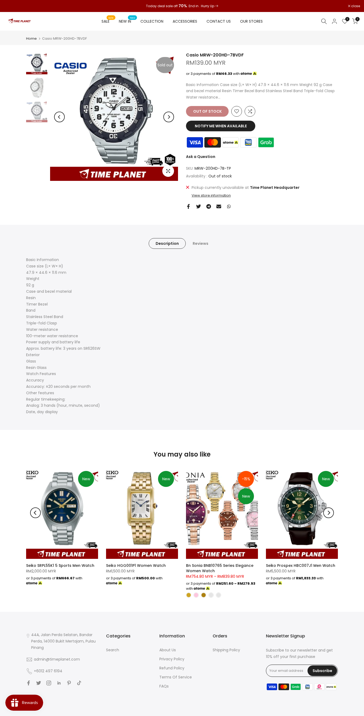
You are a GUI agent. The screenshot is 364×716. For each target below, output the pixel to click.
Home (31, 38)
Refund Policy (171, 668)
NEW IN (127, 21)
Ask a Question (200, 156)
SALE (108, 21)
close (11, 6)
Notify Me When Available (221, 126)
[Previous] (59, 117)
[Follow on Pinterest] (69, 683)
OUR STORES (251, 21)
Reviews (200, 243)
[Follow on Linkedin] (58, 683)
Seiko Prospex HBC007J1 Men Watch (300, 565)
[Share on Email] (218, 206)
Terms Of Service (175, 677)
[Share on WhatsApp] (229, 206)
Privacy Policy (171, 659)
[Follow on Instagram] (48, 683)
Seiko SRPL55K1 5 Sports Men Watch (60, 565)
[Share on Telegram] (208, 206)
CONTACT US (219, 21)
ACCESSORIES (185, 21)
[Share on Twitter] (198, 206)
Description (167, 243)
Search (112, 650)
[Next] (168, 117)
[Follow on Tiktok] (79, 683)
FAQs (164, 686)
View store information (211, 195)
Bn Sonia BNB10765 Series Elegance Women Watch (219, 568)
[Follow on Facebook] (28, 683)
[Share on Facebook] (188, 206)
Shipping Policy (226, 650)
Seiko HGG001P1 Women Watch (136, 565)
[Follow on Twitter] (38, 683)
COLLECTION (151, 21)
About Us (167, 650)
